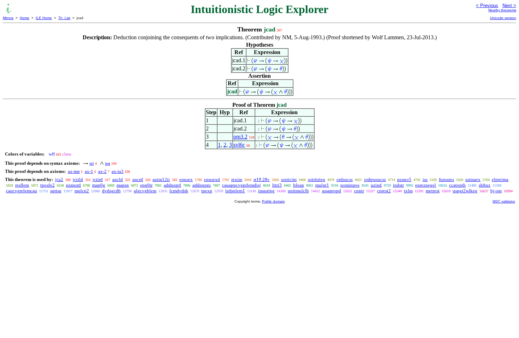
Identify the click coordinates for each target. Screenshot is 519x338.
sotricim (289, 179)
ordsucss (344, 179)
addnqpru (201, 185)
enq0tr (146, 185)
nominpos (349, 185)
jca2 (59, 179)
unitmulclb (298, 190)
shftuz (484, 185)
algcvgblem (145, 190)
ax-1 (89, 171)
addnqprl (172, 185)
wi (91, 163)
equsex (186, 179)
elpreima (500, 179)
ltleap (298, 185)
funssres (446, 179)
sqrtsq (55, 190)
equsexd (212, 179)
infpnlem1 (235, 190)
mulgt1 (322, 185)
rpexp (206, 190)
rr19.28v (261, 179)
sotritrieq (316, 179)
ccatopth (457, 185)
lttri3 (277, 185)
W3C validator (504, 201)
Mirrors (8, 18)
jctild (78, 179)
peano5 (404, 179)
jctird (98, 179)
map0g (98, 185)
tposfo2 (47, 185)
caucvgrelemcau (21, 190)
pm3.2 (240, 137)
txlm (408, 190)
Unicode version (503, 18)
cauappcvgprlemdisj (241, 185)
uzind (376, 185)
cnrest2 (384, 190)
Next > (509, 5)
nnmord (73, 185)
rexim (236, 179)
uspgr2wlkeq (465, 190)
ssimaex (473, 179)
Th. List (64, 18)
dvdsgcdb (111, 190)
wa (107, 163)
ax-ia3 (118, 171)
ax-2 (102, 171)
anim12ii (161, 179)
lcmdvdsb (178, 190)
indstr (398, 185)
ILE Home (44, 18)
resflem (22, 185)
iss (425, 179)
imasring (266, 190)
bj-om (496, 190)
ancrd (137, 179)
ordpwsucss (375, 179)
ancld (117, 179)
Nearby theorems (502, 10)
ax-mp (74, 171)
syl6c (239, 145)
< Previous (487, 5)
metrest (433, 190)
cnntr (359, 190)
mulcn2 (81, 190)
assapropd (331, 190)
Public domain (273, 201)
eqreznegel (425, 185)
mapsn (123, 185)
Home (24, 18)
